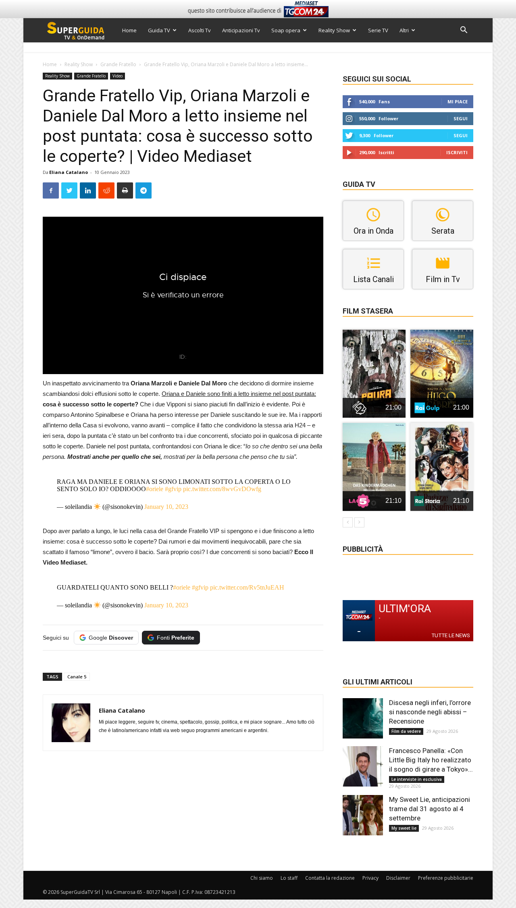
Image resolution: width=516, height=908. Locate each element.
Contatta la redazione (330, 878)
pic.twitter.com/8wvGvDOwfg (222, 488)
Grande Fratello (118, 64)
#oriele (154, 488)
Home (129, 30)
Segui (461, 118)
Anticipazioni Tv (241, 30)
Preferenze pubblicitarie (445, 878)
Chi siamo (261, 878)
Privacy (370, 878)
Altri (404, 30)
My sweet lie (403, 828)
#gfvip (173, 488)
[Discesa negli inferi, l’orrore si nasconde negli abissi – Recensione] (363, 718)
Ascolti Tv (199, 30)
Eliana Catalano (68, 172)
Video (117, 76)
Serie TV (378, 30)
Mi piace (457, 101)
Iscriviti (457, 152)
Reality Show (334, 30)
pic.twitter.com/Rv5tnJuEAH (247, 587)
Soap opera (285, 30)
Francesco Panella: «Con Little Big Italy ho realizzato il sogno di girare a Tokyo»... (431, 760)
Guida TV (159, 30)
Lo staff (289, 878)
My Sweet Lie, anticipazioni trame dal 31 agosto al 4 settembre (429, 808)
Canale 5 (76, 677)
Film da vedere (406, 731)
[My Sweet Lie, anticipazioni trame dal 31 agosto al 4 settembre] (363, 815)
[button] (463, 31)
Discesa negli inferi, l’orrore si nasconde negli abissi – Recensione (430, 712)
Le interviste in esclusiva (416, 779)
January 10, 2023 (166, 506)
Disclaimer (398, 878)
